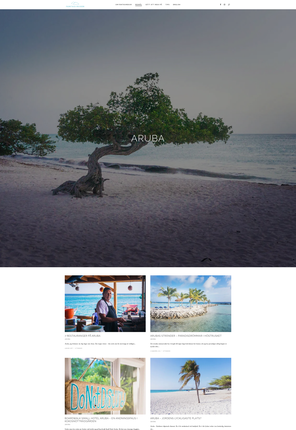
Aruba (67, 339)
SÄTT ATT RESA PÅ (154, 4)
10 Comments (166, 351)
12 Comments (78, 348)
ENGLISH (177, 4)
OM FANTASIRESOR (124, 4)
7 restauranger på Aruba (82, 335)
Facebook (220, 5)
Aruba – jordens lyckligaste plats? (175, 418)
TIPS (167, 4)
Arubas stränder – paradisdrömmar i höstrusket (186, 335)
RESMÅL (138, 4)
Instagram (224, 5)
